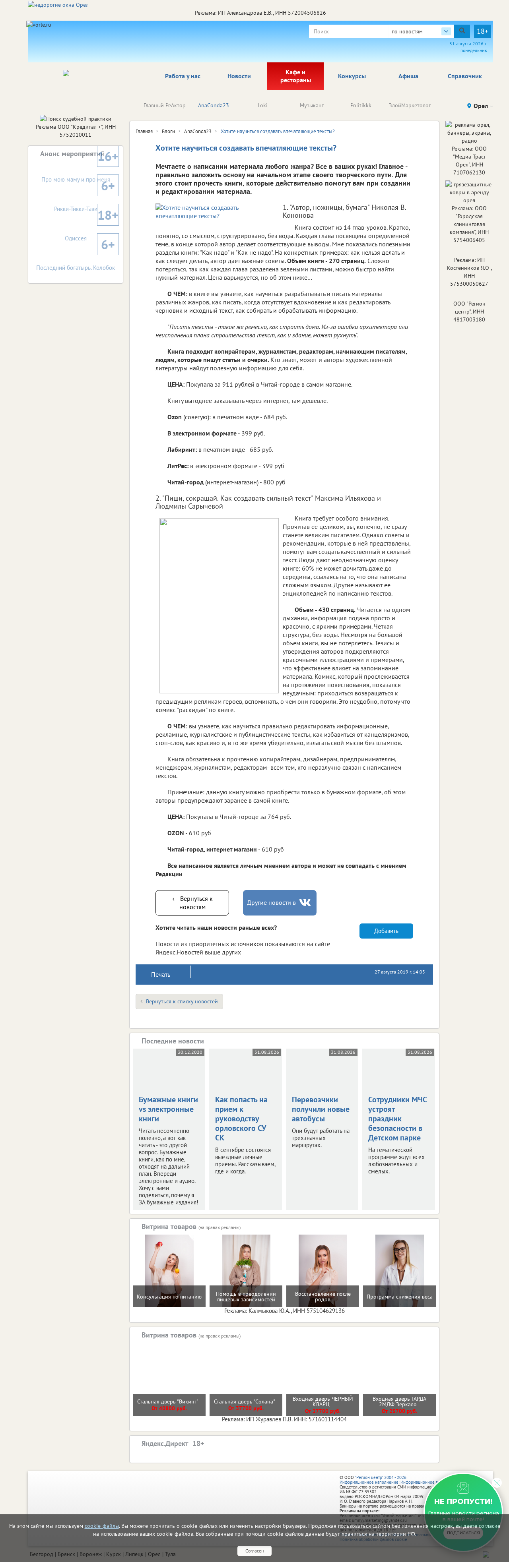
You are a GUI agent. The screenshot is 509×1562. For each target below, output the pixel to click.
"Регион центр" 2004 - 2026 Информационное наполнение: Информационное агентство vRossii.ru (406, 1480)
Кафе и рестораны (295, 76)
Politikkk (360, 105)
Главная (144, 131)
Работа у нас (182, 76)
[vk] (306, 902)
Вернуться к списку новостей (182, 1001)
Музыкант (312, 105)
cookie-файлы (102, 1525)
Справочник (465, 76)
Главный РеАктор (165, 105)
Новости (239, 76)
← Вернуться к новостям (192, 902)
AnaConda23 (213, 105)
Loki (263, 105)
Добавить (386, 931)
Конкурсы (352, 76)
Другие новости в (271, 902)
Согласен (254, 1551)
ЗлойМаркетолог (410, 105)
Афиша (408, 76)
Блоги (168, 131)
